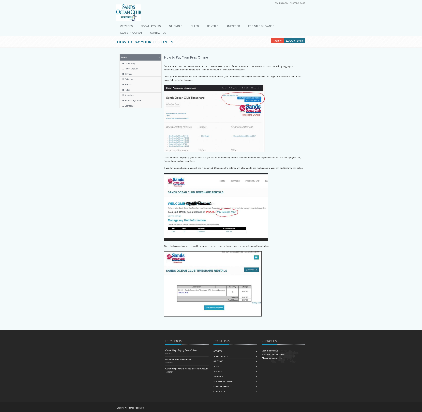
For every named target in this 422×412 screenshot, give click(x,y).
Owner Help (129, 63)
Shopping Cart (297, 3)
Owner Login (281, 3)
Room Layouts (151, 26)
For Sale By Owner (261, 26)
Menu (124, 57)
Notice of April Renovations (178, 359)
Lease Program (131, 32)
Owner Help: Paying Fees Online (180, 350)
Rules (195, 26)
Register (277, 40)
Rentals (212, 26)
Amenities (233, 26)
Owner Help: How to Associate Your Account (186, 368)
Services (126, 26)
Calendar (175, 26)
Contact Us (158, 32)
